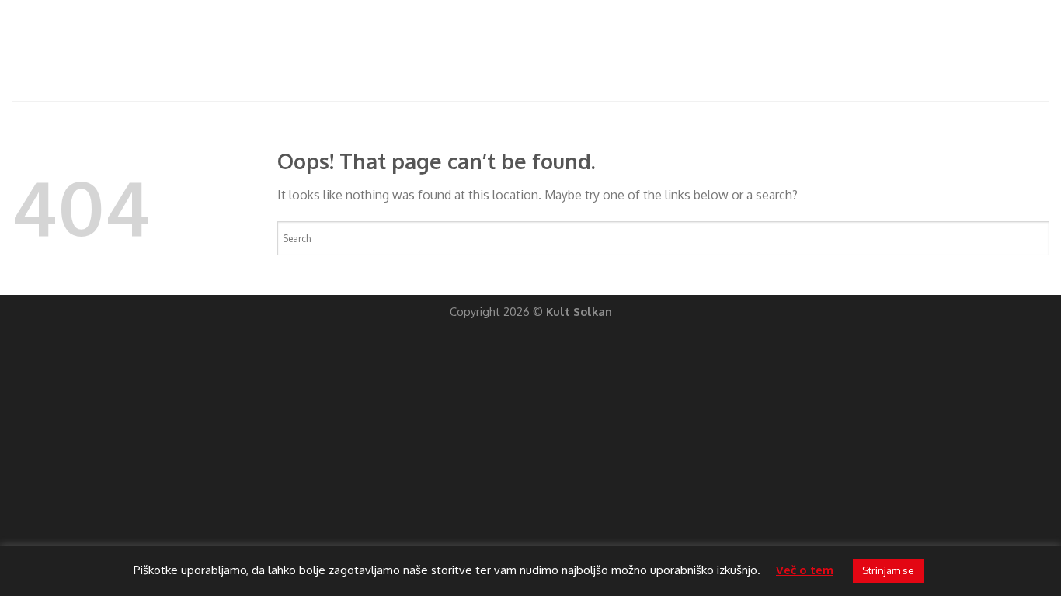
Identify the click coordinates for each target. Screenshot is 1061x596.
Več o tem (804, 570)
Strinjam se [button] (888, 570)
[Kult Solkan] (122, 50)
